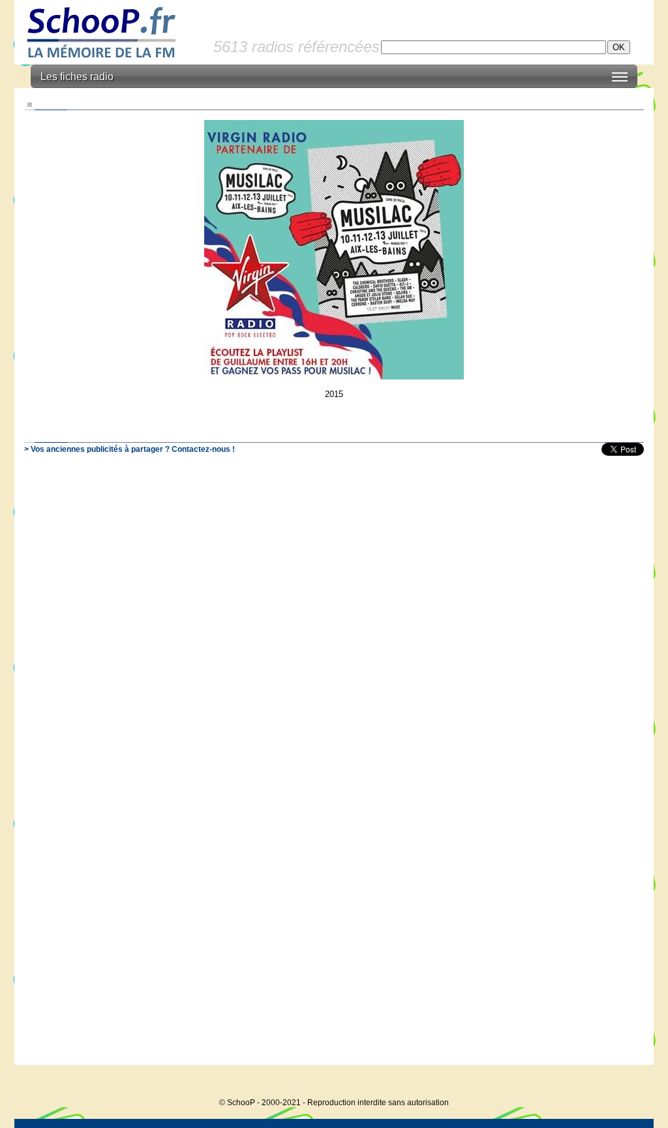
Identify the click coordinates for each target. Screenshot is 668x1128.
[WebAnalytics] (627, 1082)
